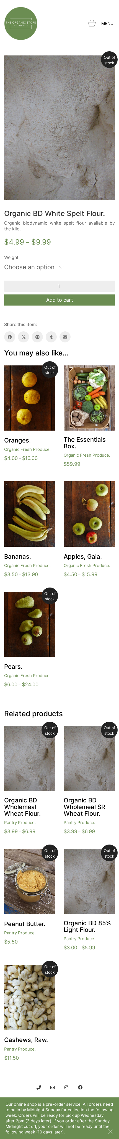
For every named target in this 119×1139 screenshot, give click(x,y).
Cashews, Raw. (26, 1039)
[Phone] (38, 1087)
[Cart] (92, 23)
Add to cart (59, 300)
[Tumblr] (51, 336)
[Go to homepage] (20, 23)
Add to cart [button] (74, 455)
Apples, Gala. (83, 556)
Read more (14, 933)
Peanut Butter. (24, 924)
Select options (18, 449)
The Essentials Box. (85, 442)
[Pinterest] (37, 336)
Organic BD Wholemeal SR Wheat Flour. (84, 807)
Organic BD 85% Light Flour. (87, 926)
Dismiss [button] (110, 1132)
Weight (11, 257)
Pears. (13, 666)
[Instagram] (66, 1087)
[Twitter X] (23, 336)
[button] (108, 23)
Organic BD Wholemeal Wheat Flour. (22, 807)
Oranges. (17, 440)
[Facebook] (9, 336)
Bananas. (17, 556)
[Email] (65, 336)
